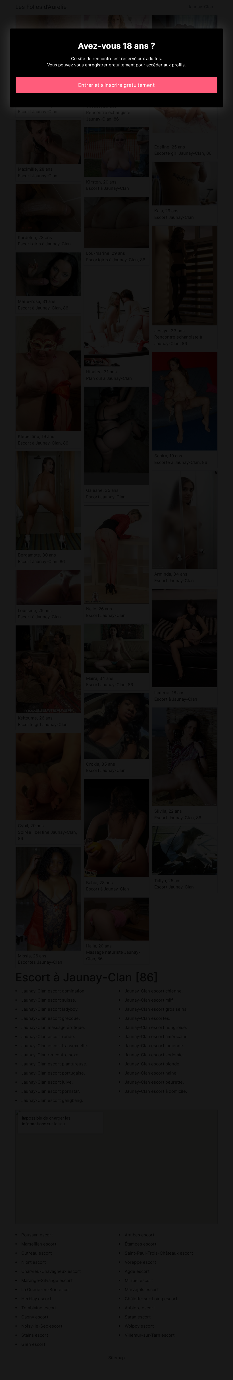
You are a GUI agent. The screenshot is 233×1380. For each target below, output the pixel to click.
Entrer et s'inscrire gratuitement (116, 85)
